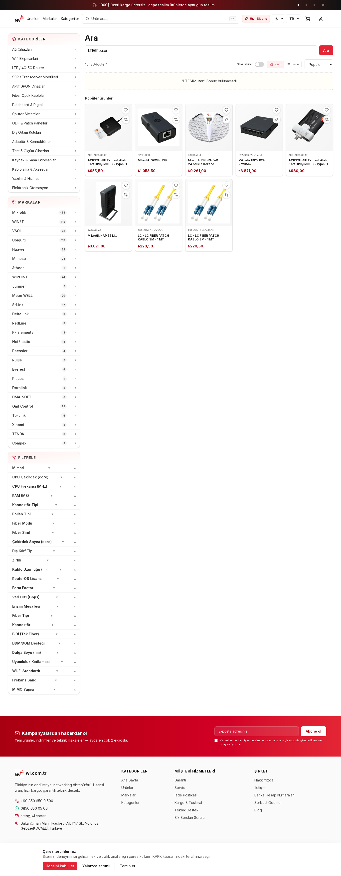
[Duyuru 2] (306, 5)
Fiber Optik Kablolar (28, 95)
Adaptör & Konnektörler (31, 141)
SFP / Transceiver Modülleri (35, 77)
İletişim (259, 787)
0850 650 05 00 (34, 808)
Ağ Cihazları (22, 49)
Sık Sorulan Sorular (190, 817)
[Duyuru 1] (298, 5)
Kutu (278, 64)
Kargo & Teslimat (188, 802)
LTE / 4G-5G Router (28, 68)
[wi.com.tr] (19, 18)
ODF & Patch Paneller (29, 123)
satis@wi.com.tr (33, 816)
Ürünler (33, 18)
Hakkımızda (263, 780)
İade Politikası (185, 795)
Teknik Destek (186, 810)
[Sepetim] (307, 18)
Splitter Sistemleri (26, 114)
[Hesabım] (320, 18)
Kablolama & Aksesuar (30, 169)
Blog (258, 810)
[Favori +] (126, 110)
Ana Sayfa (129, 780)
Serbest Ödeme (267, 802)
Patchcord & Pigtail (27, 105)
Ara (326, 50)
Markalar (50, 18)
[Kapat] (323, 5)
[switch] (259, 64)
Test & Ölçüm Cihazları (30, 151)
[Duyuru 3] (314, 5)
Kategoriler (70, 18)
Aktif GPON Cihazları (28, 86)
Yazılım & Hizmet (25, 178)
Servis (179, 787)
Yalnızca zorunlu (97, 866)
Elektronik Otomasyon (30, 188)
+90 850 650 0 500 (37, 801)
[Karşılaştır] (126, 119)
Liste (295, 64)
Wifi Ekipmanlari (25, 58)
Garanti (180, 780)
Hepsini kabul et (60, 866)
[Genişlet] (75, 49)
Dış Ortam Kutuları (26, 132)
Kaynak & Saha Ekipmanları (34, 160)
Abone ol (313, 731)
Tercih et (127, 866)
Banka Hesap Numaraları (274, 795)
